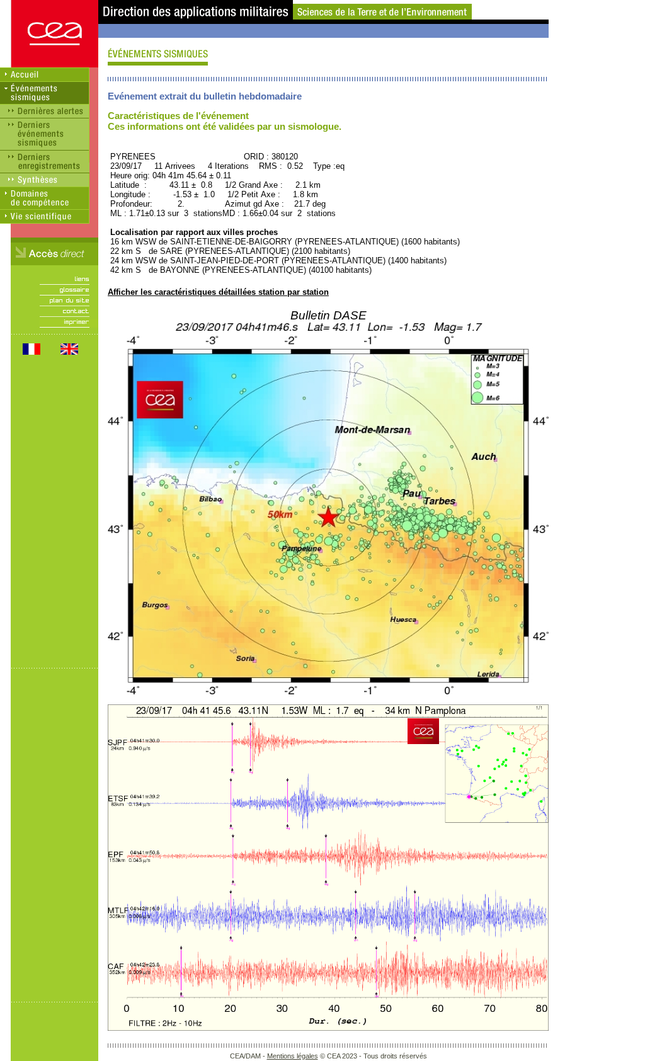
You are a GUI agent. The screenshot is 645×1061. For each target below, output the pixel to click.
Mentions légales (292, 1056)
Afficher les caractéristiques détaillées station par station (218, 292)
